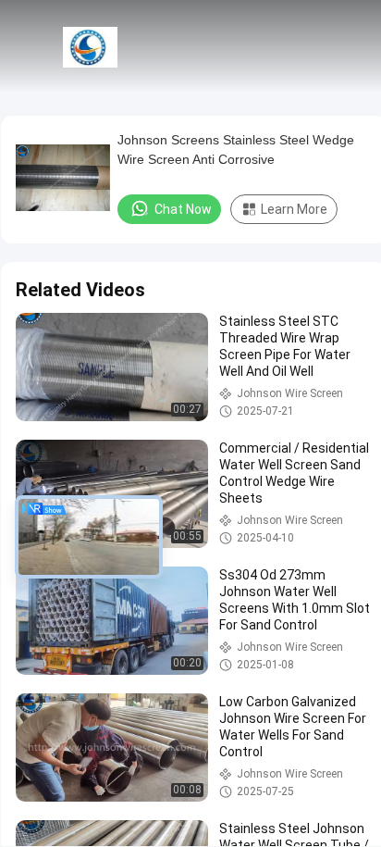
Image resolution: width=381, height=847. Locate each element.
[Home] (90, 46)
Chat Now (183, 209)
